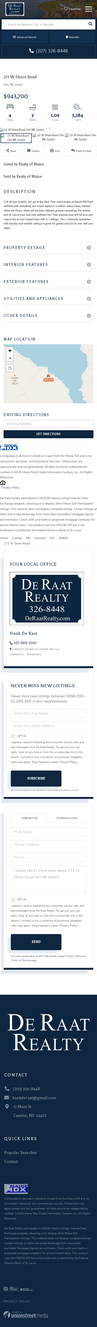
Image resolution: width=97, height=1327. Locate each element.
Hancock (40, 538)
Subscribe (36, 778)
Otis (52, 538)
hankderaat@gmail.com (34, 1097)
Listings (17, 538)
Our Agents (34, 654)
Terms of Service (21, 960)
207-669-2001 (24, 643)
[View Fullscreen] (9, 368)
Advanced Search (26, 37)
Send (36, 942)
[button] (90, 24)
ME (28, 538)
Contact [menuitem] (11, 1161)
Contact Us (17, 654)
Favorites (74, 9)
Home (4, 538)
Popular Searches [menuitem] (20, 1152)
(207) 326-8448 (51, 51)
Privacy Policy (10, 487)
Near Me (74, 37)
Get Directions (48, 434)
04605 (63, 538)
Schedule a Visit (67, 818)
